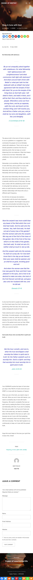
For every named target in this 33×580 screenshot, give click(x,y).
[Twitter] (6, 36)
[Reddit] (9, 36)
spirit (17, 449)
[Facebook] (3, 36)
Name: (4, 513)
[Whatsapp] (24, 36)
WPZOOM (21, 574)
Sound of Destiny (9, 3)
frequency (9, 449)
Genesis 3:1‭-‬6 (17, 288)
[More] (27, 36)
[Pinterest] (15, 36)
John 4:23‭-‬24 (16, 369)
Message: (5, 496)
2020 (13, 28)
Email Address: (6, 521)
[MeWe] (18, 36)
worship (25, 449)
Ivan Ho (6, 28)
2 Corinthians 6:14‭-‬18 (16, 121)
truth (21, 449)
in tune (14, 449)
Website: (4, 529)
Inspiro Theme (13, 574)
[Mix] (21, 36)
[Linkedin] (12, 36)
